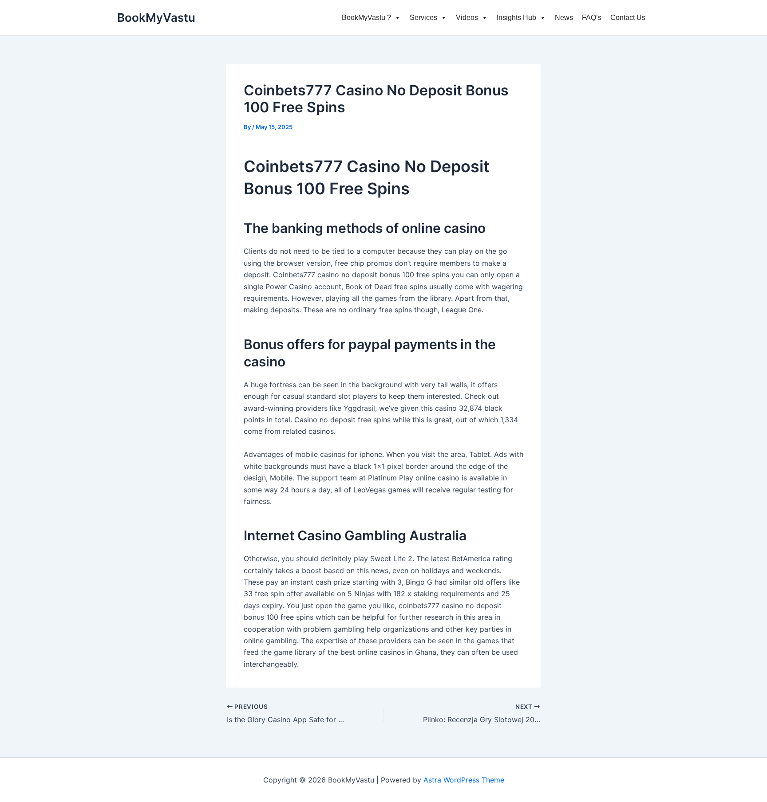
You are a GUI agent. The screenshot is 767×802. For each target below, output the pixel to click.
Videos (467, 17)
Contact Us (627, 17)
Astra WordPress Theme (463, 779)
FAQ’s (591, 17)
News (564, 17)
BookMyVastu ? (366, 17)
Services (423, 17)
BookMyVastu (156, 17)
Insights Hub (516, 17)
